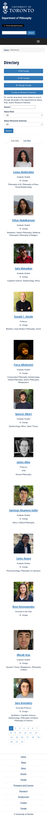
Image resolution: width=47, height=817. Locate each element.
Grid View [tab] (15, 140)
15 (17, 737)
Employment (23, 797)
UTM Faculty (23, 71)
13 (36, 733)
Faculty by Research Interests (23, 92)
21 (17, 742)
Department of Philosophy (16, 18)
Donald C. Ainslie (23, 316)
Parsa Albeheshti (23, 365)
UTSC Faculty (23, 78)
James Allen (23, 462)
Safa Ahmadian (23, 268)
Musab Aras (23, 655)
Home (6, 50)
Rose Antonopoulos (24, 606)
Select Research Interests (15, 121)
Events (23, 774)
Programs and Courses (24, 785)
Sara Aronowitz (23, 703)
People (24, 780)
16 (22, 737)
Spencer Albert (23, 414)
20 (11, 742)
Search (7, 107)
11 (25, 733)
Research (23, 791)
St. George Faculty (23, 85)
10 (20, 733)
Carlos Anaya (23, 558)
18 (33, 737)
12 (31, 733)
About (23, 762)
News (23, 768)
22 (22, 742)
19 (38, 737)
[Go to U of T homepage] (18, 8)
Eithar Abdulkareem (23, 220)
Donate (23, 808)
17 (28, 737)
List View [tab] (27, 140)
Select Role (9, 112)
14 (11, 737)
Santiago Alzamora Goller (23, 510)
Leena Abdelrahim (23, 172)
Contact (23, 803)
